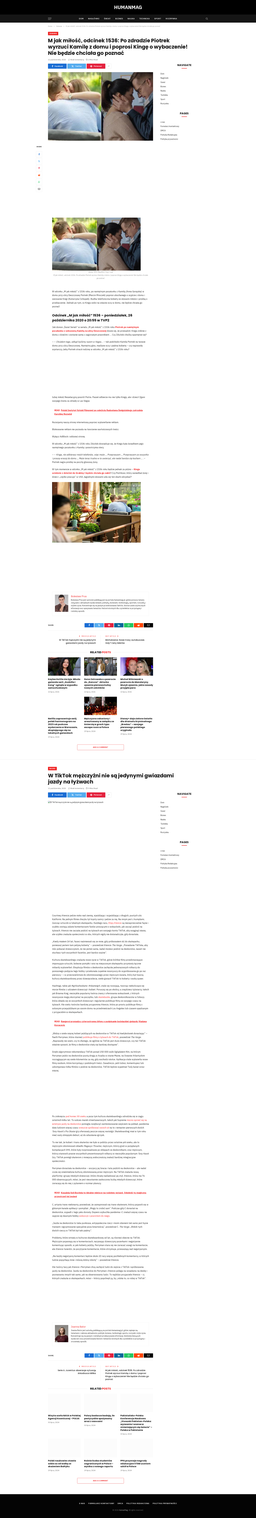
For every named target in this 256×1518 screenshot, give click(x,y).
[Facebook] (39, 154)
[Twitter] (39, 161)
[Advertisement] (100, 165)
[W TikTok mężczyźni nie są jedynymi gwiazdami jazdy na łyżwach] (100, 835)
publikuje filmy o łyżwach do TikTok (101, 1037)
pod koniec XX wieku (76, 1116)
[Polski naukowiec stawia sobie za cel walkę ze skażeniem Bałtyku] (64, 1448)
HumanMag (123, 1510)
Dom (81, 18)
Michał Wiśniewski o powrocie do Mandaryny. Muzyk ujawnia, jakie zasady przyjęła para (136, 683)
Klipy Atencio (115, 923)
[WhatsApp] (39, 182)
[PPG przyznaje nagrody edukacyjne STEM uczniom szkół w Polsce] (136, 1448)
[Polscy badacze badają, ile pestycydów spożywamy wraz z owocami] (100, 1403)
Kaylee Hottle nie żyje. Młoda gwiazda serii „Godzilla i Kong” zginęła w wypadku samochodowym (64, 683)
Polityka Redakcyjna (169, 135)
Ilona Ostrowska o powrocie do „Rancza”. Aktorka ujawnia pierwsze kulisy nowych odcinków (100, 683)
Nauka (131, 18)
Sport (157, 18)
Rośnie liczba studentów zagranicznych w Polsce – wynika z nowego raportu (98, 1463)
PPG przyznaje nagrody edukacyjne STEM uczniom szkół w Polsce (135, 1463)
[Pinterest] (39, 168)
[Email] (39, 189)
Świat (107, 18)
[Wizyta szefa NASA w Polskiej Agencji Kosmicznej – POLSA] (64, 1403)
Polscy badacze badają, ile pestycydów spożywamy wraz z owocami (99, 1418)
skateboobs (104, 997)
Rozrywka (171, 18)
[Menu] (49, 19)
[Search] (206, 19)
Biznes (119, 18)
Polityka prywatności (169, 139)
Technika (144, 18)
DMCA (163, 130)
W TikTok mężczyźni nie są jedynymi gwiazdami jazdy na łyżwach (77, 641)
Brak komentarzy (77, 60)
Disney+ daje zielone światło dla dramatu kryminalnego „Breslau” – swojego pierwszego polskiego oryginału (136, 724)
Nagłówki (93, 18)
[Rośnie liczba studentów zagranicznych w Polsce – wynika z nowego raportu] (100, 1448)
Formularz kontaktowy (170, 126)
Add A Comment (100, 747)
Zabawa (53, 33)
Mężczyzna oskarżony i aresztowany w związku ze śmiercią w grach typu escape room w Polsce (99, 723)
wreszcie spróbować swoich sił (94, 1127)
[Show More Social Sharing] (108, 66)
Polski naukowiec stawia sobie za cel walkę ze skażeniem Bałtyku (62, 1463)
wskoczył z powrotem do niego (94, 1215)
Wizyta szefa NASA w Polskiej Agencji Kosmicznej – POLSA (64, 1417)
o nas (163, 122)
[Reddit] (39, 175)
